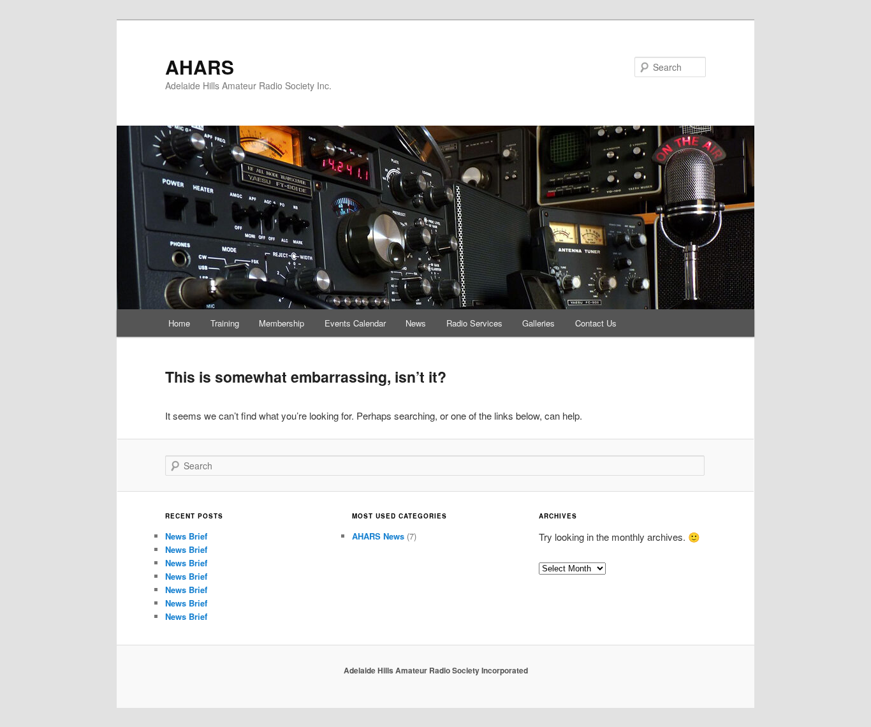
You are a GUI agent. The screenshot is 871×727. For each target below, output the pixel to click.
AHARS (199, 66)
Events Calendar (355, 323)
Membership (281, 323)
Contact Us (596, 323)
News (416, 323)
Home (179, 323)
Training (224, 323)
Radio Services (474, 323)
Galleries (538, 323)
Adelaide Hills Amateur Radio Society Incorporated (436, 670)
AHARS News (378, 536)
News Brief (186, 536)
